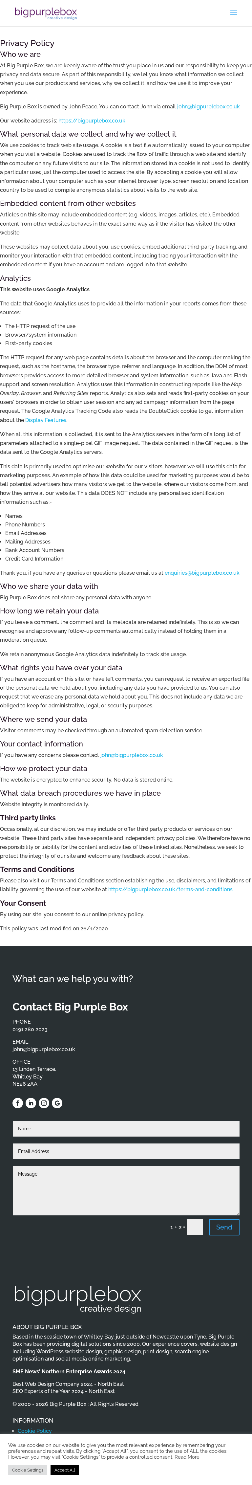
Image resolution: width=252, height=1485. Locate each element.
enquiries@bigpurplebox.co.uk (202, 573)
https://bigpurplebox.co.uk (91, 121)
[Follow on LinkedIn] (31, 1103)
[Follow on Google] (57, 1103)
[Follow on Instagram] (44, 1103)
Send (224, 1227)
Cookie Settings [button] (27, 1470)
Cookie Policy (35, 1431)
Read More (187, 1457)
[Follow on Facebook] (17, 1103)
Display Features (45, 420)
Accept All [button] (64, 1470)
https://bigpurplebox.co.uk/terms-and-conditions (170, 889)
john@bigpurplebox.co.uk (208, 106)
